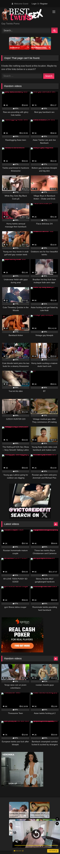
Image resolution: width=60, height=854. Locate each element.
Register (44, 4)
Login (34, 4)
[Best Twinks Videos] (24, 14)
